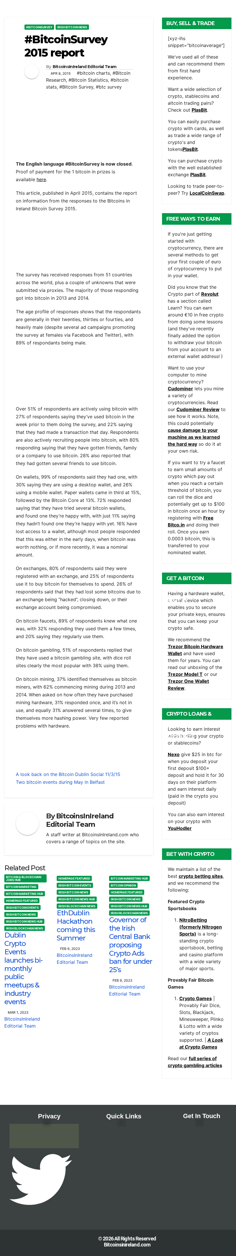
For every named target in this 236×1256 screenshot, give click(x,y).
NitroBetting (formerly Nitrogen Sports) (200, 927)
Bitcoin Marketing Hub (24, 893)
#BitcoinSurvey (39, 27)
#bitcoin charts (93, 73)
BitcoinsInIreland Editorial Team (85, 66)
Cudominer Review (198, 409)
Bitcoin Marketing (21, 886)
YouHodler (180, 828)
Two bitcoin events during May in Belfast (60, 782)
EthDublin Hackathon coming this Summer (76, 925)
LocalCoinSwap (207, 193)
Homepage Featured (22, 900)
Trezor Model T (185, 674)
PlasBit (199, 110)
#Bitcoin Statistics (88, 80)
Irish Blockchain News (24, 928)
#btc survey (109, 87)
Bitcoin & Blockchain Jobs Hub (23, 878)
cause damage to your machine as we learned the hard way (194, 437)
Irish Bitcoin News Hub (24, 921)
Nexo (174, 754)
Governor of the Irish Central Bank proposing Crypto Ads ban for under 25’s (130, 945)
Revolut (209, 294)
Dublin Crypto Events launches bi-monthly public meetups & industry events (23, 968)
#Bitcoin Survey (76, 87)
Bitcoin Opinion (123, 885)
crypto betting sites (201, 876)
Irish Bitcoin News (72, 27)
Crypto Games (195, 998)
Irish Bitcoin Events (22, 907)
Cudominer (180, 388)
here (41, 179)
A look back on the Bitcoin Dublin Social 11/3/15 (68, 774)
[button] (47, 1122)
